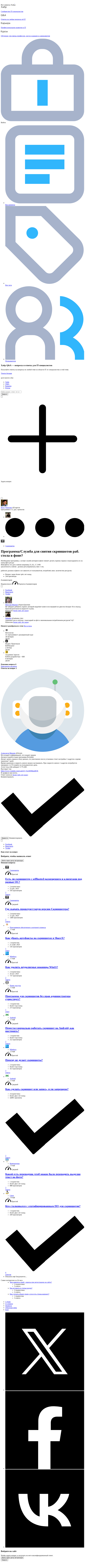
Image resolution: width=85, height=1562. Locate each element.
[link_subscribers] (44, 536)
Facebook (8, 590)
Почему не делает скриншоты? (24, 1060)
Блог (7, 1310)
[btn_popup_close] (4, 1560)
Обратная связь (11, 1308)
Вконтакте (9, 592)
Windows (13, 956)
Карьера (8, 386)
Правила (8, 1306)
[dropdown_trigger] (2, 586)
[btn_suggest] (2, 396)
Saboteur (8, 618)
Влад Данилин (6, 507)
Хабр (7, 382)
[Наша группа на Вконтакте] (44, 1547)
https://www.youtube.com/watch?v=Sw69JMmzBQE (19, 771)
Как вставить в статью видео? (21, 1288)
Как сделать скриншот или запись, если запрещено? (37, 1089)
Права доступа (15, 986)
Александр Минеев (8, 753)
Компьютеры (15, 1163)
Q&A (7, 384)
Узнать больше (6, 373)
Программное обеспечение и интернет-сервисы (28, 927)
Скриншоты (9, 546)
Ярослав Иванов (11, 605)
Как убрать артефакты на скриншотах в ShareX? (35, 938)
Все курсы (28, 626)
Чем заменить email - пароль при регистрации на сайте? (31, 1282)
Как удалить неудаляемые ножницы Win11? (31, 967)
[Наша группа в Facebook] (44, 1468)
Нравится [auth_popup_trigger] (5, 838)
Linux (12, 1195)
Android (13, 1018)
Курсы (7, 388)
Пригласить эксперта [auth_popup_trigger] (9, 666)
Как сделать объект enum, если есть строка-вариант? (29, 1294)
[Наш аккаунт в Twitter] (44, 1390)
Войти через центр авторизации (12, 860)
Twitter (7, 594)
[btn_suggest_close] (4, 394)
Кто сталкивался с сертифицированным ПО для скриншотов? (42, 1206)
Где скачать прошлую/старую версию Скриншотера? (37, 909)
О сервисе (9, 1304)
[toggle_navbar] (2, 498)
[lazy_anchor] (44, 894)
